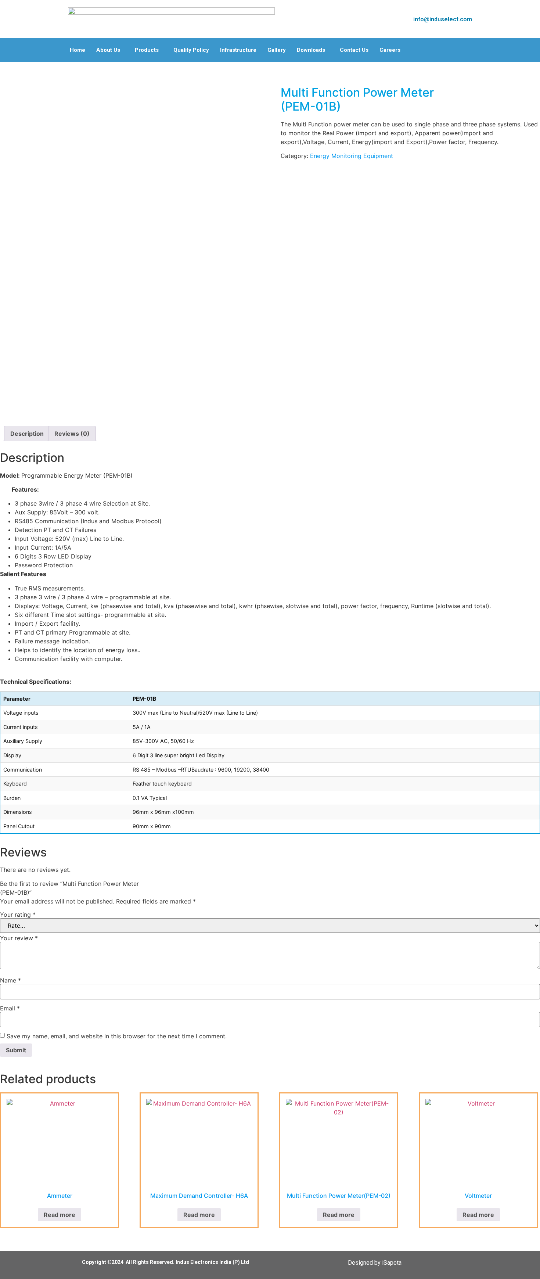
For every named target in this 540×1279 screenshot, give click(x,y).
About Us (108, 50)
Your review (19, 938)
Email (10, 1008)
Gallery (276, 50)
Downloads (311, 50)
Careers (389, 50)
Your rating (18, 914)
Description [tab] (27, 433)
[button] (110, 50)
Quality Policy (191, 50)
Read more (59, 1214)
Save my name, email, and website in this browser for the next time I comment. (117, 1036)
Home (77, 50)
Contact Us (354, 50)
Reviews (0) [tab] (72, 433)
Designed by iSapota (375, 1262)
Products (147, 50)
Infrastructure (238, 50)
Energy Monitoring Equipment (351, 155)
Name (10, 980)
